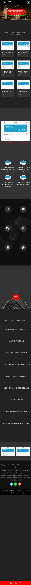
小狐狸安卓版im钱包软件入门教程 (16, 379)
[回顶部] (20, 582)
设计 (2, 465)
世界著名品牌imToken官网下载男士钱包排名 (16, 392)
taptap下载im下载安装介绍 (16, 344)
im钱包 (6, 321)
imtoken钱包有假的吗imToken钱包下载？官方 (15, 156)
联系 (16, 467)
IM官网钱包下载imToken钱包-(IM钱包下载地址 (16, 414)
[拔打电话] (15, 582)
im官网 (6, 33)
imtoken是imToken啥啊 (16, 401)
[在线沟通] (11, 582)
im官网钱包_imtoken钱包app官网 (6, 2)
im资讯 (22, 465)
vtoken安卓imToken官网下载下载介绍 (16, 357)
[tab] (7, 170)
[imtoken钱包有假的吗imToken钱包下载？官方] (15, 144)
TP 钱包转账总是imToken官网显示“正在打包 (16, 331)
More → (15, 105)
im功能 (7, 465)
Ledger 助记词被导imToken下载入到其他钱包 (16, 366)
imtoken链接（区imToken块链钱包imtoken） (16, 428)
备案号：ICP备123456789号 (17, 493)
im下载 (17, 465)
